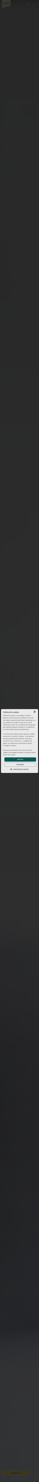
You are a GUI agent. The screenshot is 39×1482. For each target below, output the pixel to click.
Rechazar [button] (20, 764)
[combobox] (35, 712)
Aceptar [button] (20, 759)
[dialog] (19, 741)
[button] (19, 769)
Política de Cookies (9, 755)
